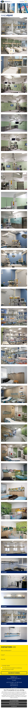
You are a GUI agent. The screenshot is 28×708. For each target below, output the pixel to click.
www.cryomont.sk (14, 685)
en (21, 1)
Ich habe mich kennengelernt (12, 668)
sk (20, 1)
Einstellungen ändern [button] (14, 703)
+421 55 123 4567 (10, 682)
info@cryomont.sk (14, 684)
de (23, 1)
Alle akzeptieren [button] (14, 700)
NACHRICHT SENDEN (14, 673)
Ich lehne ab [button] (14, 706)
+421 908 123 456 (18, 682)
